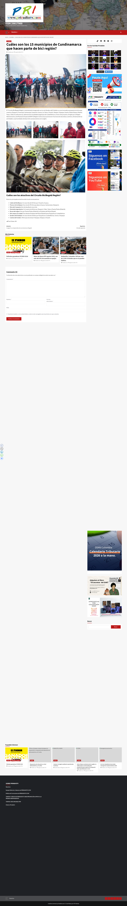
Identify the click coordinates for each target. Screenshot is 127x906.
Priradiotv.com (10, 52)
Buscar (89, 621)
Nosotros (14, 32)
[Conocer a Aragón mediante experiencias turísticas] (63, 754)
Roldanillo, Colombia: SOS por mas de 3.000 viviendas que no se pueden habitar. (72, 258)
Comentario (9, 279)
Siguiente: (81, 227)
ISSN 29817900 (13, 23)
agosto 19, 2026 (72, 262)
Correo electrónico (50, 300)
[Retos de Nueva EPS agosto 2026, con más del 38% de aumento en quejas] (46, 245)
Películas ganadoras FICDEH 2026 (17, 256)
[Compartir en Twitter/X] (1, 448)
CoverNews (68, 903)
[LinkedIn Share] (1, 452)
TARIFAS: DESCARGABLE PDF (13, 801)
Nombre (8, 299)
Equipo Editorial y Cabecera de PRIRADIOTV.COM (18, 790)
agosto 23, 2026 (45, 260)
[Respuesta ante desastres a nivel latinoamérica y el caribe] (40, 754)
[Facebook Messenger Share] (1, 458)
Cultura (18, 252)
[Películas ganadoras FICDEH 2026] (18, 245)
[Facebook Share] (1, 445)
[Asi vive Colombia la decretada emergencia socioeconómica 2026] (110, 754)
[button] (121, 32)
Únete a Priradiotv (10, 805)
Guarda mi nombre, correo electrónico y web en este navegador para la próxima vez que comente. (33, 314)
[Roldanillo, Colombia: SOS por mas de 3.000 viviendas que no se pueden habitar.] (73, 245)
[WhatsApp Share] (1, 455)
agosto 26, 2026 (18, 258)
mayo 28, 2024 (18, 52)
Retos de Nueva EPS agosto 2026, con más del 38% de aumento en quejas (46, 257)
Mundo (8, 252)
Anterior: (19, 227)
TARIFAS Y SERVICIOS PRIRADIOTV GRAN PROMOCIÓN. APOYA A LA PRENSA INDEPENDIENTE (24, 797)
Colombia (9, 41)
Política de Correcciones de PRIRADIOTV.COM (17, 793)
